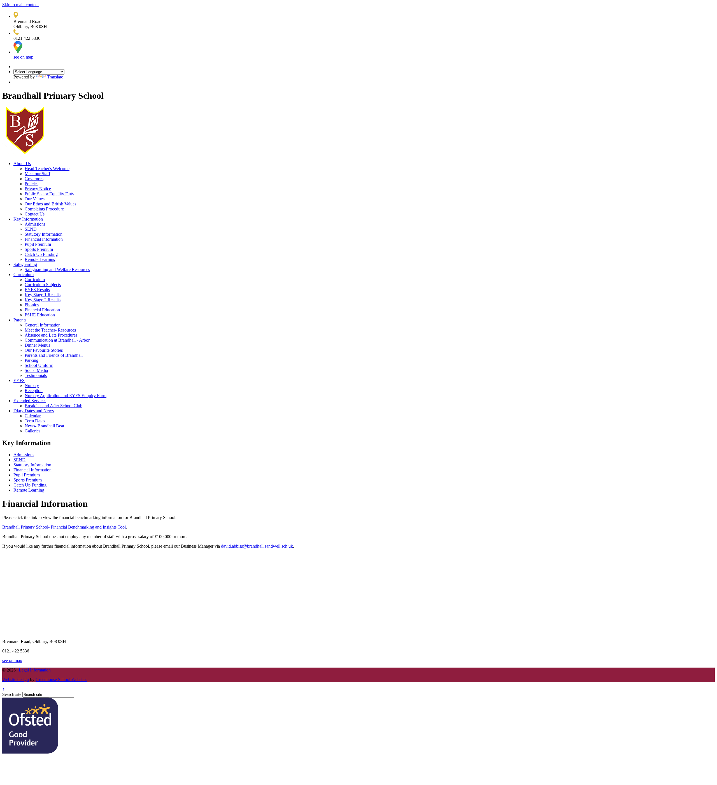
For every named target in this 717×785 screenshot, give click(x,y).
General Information (42, 325)
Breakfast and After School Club (53, 405)
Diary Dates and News (33, 410)
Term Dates (35, 420)
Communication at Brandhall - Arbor (57, 340)
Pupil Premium (38, 244)
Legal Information (35, 670)
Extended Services (29, 400)
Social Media (36, 370)
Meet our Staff (37, 173)
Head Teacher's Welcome (47, 168)
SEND (31, 229)
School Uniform (39, 365)
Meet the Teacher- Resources (50, 330)
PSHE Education (40, 314)
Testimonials (36, 375)
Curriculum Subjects (43, 284)
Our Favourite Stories (44, 350)
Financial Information (44, 239)
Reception (34, 390)
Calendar (33, 415)
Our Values (35, 198)
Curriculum (23, 274)
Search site (11, 694)
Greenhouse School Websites (61, 679)
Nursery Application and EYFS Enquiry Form (65, 395)
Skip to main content (20, 4)
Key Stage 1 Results (42, 294)
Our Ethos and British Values (50, 204)
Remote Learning (40, 259)
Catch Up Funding (41, 254)
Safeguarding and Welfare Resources (57, 269)
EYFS (19, 380)
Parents (19, 320)
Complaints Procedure (44, 209)
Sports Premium (39, 249)
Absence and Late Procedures (51, 335)
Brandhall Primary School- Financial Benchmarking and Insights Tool (64, 527)
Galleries (32, 431)
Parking (31, 360)
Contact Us (35, 214)
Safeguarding (25, 264)
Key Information (28, 219)
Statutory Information (43, 234)
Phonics (32, 304)
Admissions (35, 224)
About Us (22, 163)
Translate (55, 77)
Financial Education (42, 309)
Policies (31, 183)
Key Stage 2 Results (42, 299)
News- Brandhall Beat (44, 425)
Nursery (32, 385)
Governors (34, 178)
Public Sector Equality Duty (49, 193)
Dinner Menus (37, 345)
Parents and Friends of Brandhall (54, 355)
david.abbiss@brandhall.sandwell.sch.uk (257, 546)
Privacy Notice (38, 188)
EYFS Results (37, 289)
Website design (15, 679)
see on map (23, 57)
